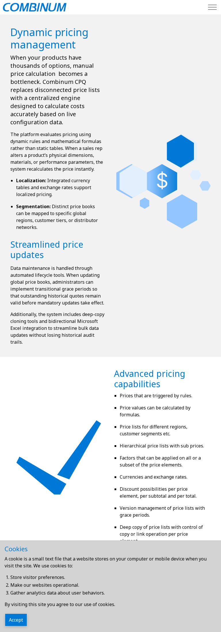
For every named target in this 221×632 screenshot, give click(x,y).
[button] (162, 181)
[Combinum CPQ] (34, 7)
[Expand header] (212, 7)
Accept (16, 620)
